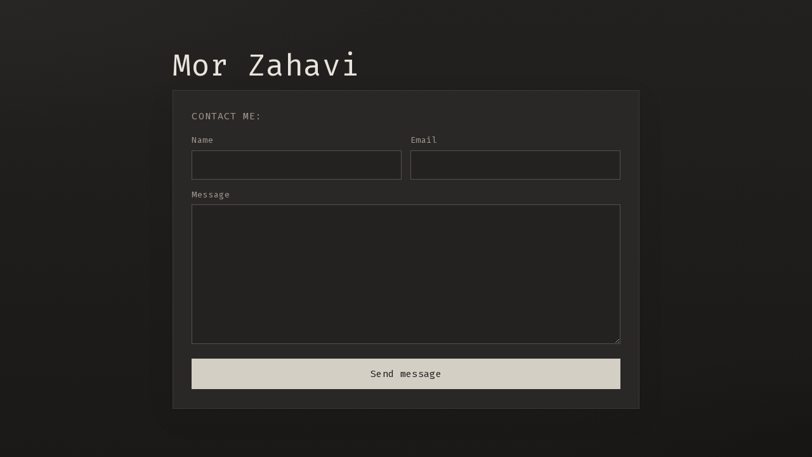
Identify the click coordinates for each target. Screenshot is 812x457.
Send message (406, 374)
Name (202, 140)
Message (211, 194)
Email (424, 140)
